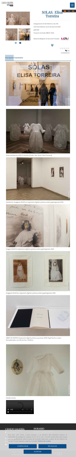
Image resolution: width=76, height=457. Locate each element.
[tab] (9, 58)
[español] (65, 11)
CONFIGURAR (22, 446)
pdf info (36, 30)
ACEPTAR (37, 452)
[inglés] (69, 11)
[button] (20, 43)
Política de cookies (44, 441)
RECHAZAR (52, 446)
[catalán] (73, 11)
